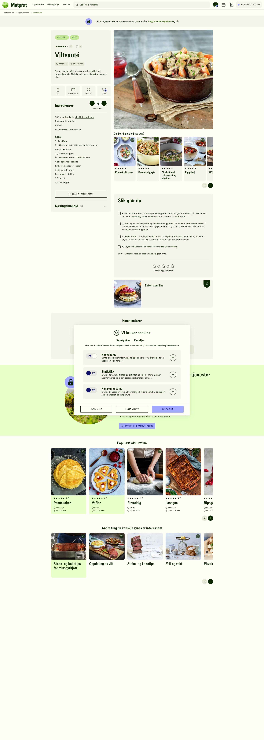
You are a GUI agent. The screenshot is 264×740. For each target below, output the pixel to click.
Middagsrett (62, 37)
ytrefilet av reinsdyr (84, 117)
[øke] (104, 103)
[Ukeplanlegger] (223, 5)
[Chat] (215, 5)
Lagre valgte (132, 409)
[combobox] (142, 5)
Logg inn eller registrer (159, 21)
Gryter (74, 37)
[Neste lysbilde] (210, 185)
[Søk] (77, 5)
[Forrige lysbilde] (204, 185)
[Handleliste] (231, 5)
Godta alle (167, 409)
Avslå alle (96, 409)
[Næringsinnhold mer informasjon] (81, 206)
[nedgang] (92, 103)
